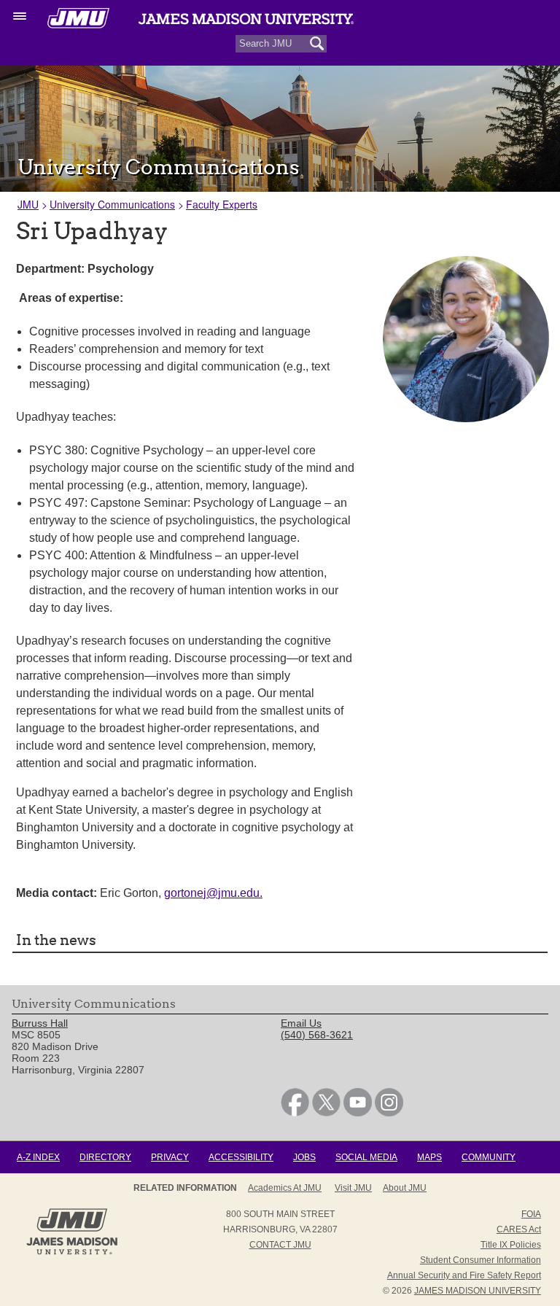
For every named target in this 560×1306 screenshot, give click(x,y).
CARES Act (519, 1229)
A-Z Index (38, 1157)
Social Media (366, 1157)
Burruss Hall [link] (40, 1023)
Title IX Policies (511, 1245)
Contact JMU (280, 1245)
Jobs (304, 1157)
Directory (105, 1157)
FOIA (531, 1214)
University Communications (112, 204)
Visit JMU (353, 1188)
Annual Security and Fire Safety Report (464, 1275)
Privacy (170, 1157)
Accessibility (241, 1157)
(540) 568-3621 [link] (317, 1035)
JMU (28, 204)
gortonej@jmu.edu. (213, 893)
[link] (295, 1113)
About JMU (405, 1188)
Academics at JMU (285, 1188)
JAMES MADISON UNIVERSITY (477, 1291)
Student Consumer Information (480, 1260)
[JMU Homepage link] (72, 1253)
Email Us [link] (301, 1023)
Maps (429, 1157)
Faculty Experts (221, 204)
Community (489, 1157)
